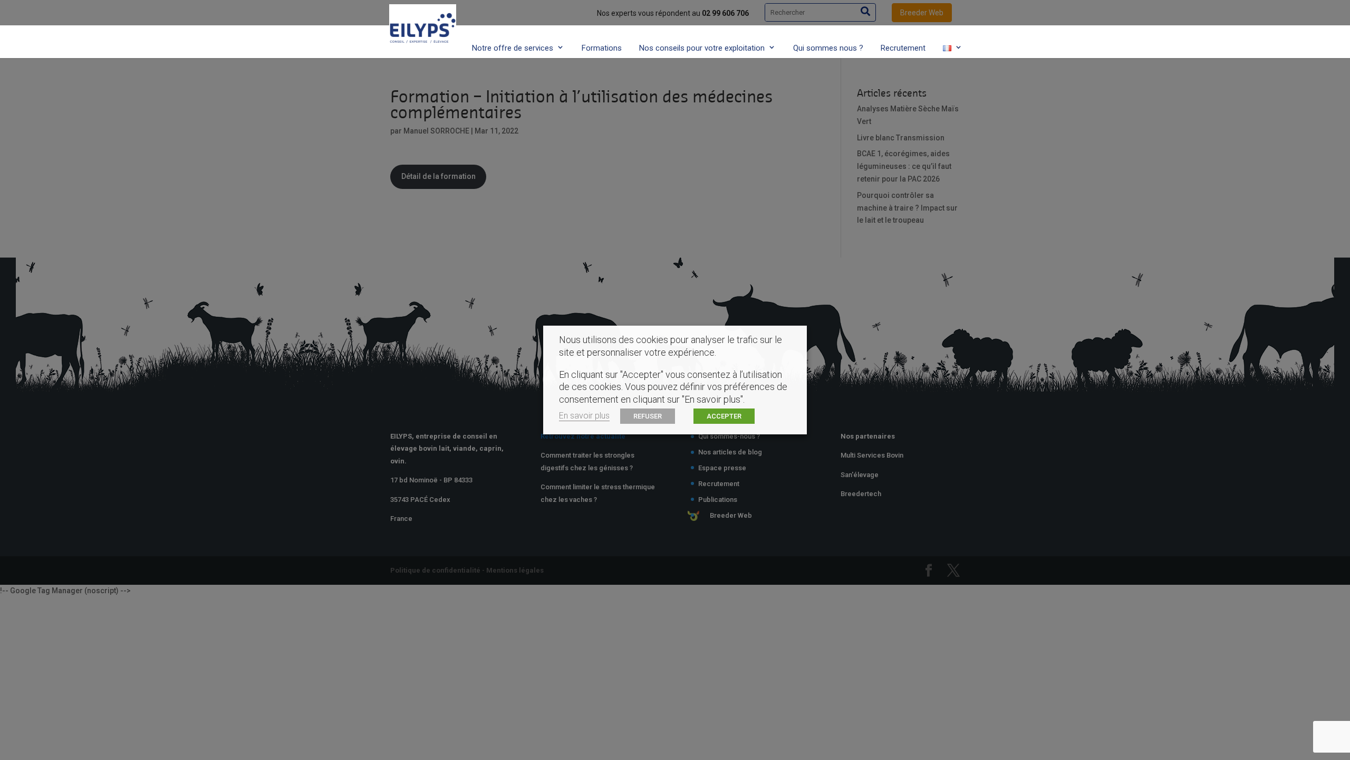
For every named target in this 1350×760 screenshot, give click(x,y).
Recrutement (903, 48)
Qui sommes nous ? (828, 48)
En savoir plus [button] (584, 416)
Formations (602, 48)
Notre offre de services (512, 48)
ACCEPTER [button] (724, 416)
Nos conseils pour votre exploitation (702, 48)
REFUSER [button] (647, 416)
